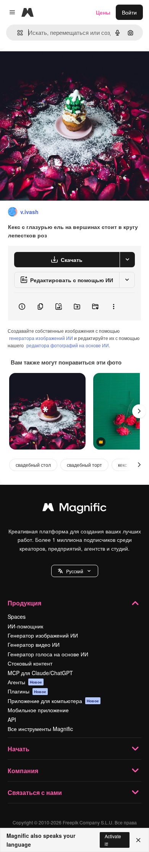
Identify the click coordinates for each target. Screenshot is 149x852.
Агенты (25, 682)
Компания (23, 770)
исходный (51, 66)
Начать (18, 748)
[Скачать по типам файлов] (127, 259)
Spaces (17, 616)
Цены (103, 12)
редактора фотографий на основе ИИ (67, 345)
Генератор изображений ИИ (43, 635)
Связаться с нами (35, 792)
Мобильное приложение (38, 710)
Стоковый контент (30, 663)
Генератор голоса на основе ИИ (48, 654)
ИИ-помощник (25, 626)
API (12, 719)
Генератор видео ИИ (34, 644)
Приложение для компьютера (53, 701)
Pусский (74, 571)
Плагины (27, 691)
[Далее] (139, 411)
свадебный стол (33, 464)
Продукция (24, 603)
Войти (129, 12)
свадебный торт (84, 464)
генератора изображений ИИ (41, 338)
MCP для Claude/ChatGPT (40, 673)
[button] (74, 571)
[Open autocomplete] (17, 33)
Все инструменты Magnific (40, 729)
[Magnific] (74, 509)
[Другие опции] (113, 306)
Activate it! (113, 840)
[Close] (138, 840)
